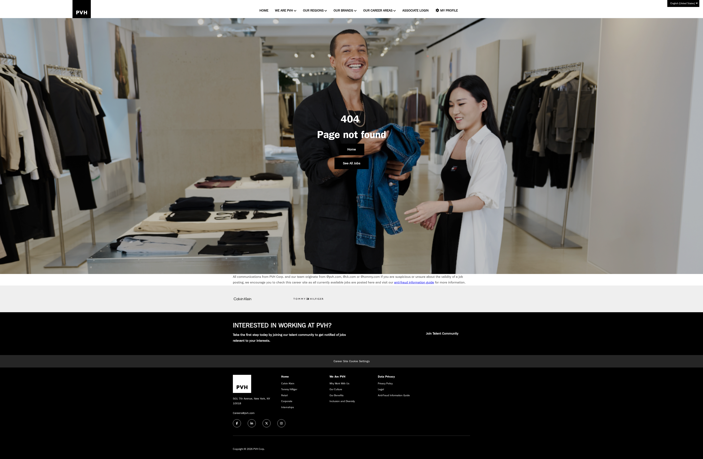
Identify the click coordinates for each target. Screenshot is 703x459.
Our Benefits (336, 395)
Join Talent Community (442, 333)
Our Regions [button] (313, 10)
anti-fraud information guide (414, 282)
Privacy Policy (385, 383)
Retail (284, 395)
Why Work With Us (339, 383)
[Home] (81, 9)
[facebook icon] (237, 423)
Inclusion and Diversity (342, 401)
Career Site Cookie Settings (352, 361)
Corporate (286, 401)
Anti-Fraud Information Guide (394, 395)
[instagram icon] (281, 423)
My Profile (448, 10)
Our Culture (336, 389)
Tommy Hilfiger (289, 389)
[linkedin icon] (252, 423)
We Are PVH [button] (284, 10)
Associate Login (415, 10)
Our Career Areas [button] (378, 10)
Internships (287, 407)
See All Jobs (351, 163)
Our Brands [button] (343, 10)
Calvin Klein (287, 383)
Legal (381, 389)
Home (263, 10)
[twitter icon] (267, 423)
